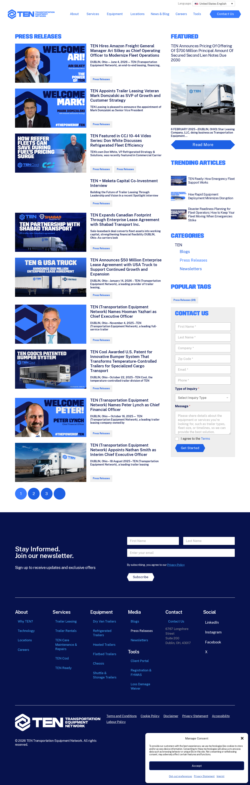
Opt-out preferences (180, 776)
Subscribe (140, 577)
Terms (205, 438)
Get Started (190, 448)
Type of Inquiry (187, 389)
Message (182, 406)
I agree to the (195, 438)
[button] (242, 738)
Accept (197, 765)
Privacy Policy (176, 564)
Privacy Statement (204, 776)
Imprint (220, 776)
